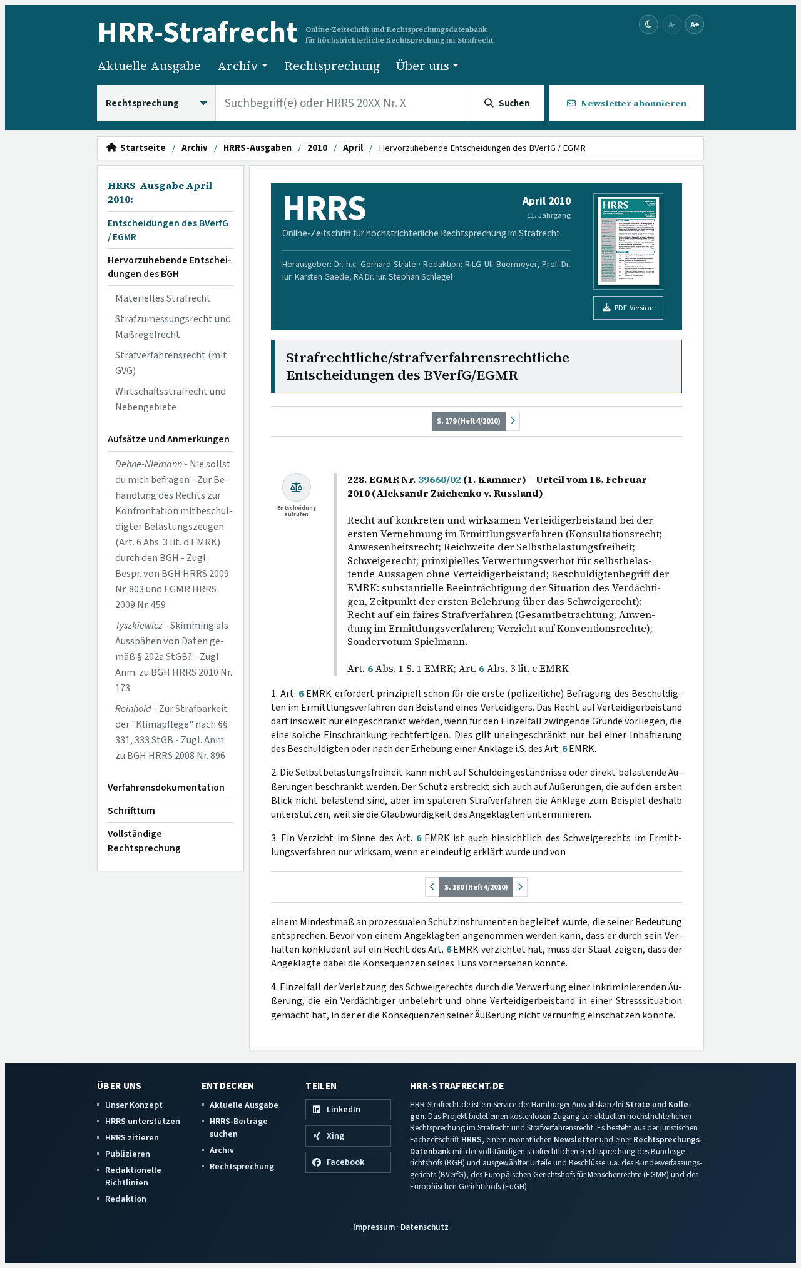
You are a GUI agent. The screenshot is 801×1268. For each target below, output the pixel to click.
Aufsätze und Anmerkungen (169, 439)
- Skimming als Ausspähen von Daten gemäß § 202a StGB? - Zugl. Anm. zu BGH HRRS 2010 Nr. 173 (173, 657)
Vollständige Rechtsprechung (144, 841)
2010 (317, 148)
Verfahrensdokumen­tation (166, 787)
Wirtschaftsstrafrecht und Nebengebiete (170, 399)
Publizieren (127, 1153)
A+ (694, 24)
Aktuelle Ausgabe (149, 66)
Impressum (374, 1227)
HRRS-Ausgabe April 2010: (160, 192)
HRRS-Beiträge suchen (239, 1127)
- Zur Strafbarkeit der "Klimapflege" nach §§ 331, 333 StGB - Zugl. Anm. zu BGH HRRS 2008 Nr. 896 (171, 732)
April (353, 148)
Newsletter (576, 1139)
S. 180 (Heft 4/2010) (476, 887)
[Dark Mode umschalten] (648, 24)
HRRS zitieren (132, 1137)
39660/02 (439, 479)
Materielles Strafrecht (163, 298)
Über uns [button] (422, 66)
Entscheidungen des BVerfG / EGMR (168, 230)
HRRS (471, 1139)
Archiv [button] (237, 66)
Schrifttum (131, 811)
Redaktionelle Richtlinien (133, 1176)
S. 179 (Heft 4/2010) (469, 421)
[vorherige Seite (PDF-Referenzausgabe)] (432, 886)
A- (672, 24)
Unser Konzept (134, 1105)
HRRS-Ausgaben (257, 148)
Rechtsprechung (332, 66)
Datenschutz (424, 1227)
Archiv (194, 148)
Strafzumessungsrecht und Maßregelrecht (173, 327)
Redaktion (125, 1198)
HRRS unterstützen (142, 1121)
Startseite (141, 148)
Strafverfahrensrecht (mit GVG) (171, 363)
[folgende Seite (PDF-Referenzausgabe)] (512, 421)
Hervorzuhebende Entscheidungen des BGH (170, 267)
